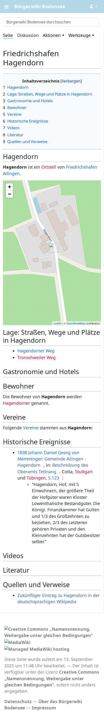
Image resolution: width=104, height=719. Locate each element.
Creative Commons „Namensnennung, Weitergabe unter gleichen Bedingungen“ (51, 678)
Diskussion (28, 35)
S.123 (53, 478)
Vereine (30, 428)
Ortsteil (48, 167)
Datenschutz (18, 701)
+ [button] (9, 187)
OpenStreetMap (75, 323)
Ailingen (11, 173)
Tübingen (36, 478)
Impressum (44, 708)
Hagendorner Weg (36, 351)
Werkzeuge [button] (79, 35)
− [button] (9, 194)
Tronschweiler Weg (36, 357)
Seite (8, 35)
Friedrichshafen (81, 167)
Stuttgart (84, 471)
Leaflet (57, 323)
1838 (22, 452)
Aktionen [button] (52, 35)
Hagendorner (16, 403)
